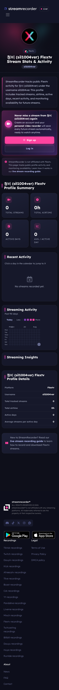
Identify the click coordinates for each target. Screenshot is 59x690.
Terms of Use (38, 547)
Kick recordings (12, 566)
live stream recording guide (26, 171)
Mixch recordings (13, 615)
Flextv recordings (13, 621)
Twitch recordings (13, 554)
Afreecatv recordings (15, 572)
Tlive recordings (12, 578)
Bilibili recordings (13, 637)
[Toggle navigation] (8, 15)
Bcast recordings (13, 584)
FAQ (6, 677)
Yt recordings (11, 597)
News (7, 671)
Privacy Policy (38, 554)
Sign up (31, 140)
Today (10, 320)
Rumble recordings (14, 656)
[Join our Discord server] (7, 523)
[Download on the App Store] (43, 535)
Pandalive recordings (15, 603)
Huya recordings (12, 649)
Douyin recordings (13, 560)
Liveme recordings (13, 609)
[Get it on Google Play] (16, 535)
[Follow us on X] (18, 523)
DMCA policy (38, 560)
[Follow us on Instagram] (24, 523)
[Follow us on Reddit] (29, 523)
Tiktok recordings (13, 547)
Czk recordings (11, 590)
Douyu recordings (13, 643)
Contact (8, 683)
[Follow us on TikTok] (13, 523)
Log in (29, 148)
